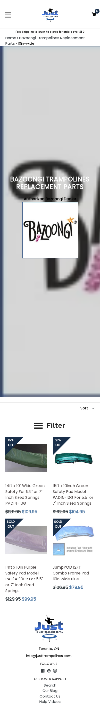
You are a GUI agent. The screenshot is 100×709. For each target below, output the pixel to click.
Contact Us (50, 696)
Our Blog (50, 690)
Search (50, 685)
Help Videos (50, 701)
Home (10, 37)
